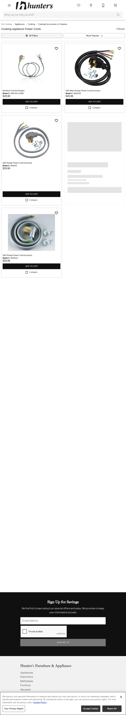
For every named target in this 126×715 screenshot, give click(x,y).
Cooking (31, 24)
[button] (9, 5)
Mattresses (26, 681)
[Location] (91, 5)
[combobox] (94, 35)
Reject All (111, 708)
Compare (33, 108)
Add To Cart (31, 102)
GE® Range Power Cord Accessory (17, 163)
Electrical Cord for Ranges (14, 91)
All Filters (33, 35)
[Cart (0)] (115, 5)
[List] (78, 5)
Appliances (20, 24)
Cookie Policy (40, 702)
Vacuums (25, 690)
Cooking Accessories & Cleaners (52, 24)
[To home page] (34, 5)
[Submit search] (118, 15)
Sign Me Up (63, 643)
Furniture (25, 685)
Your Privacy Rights (13, 708)
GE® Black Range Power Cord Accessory (83, 91)
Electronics (26, 677)
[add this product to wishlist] (56, 48)
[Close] (121, 697)
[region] (63, 703)
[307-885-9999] (103, 5)
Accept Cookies (90, 708)
